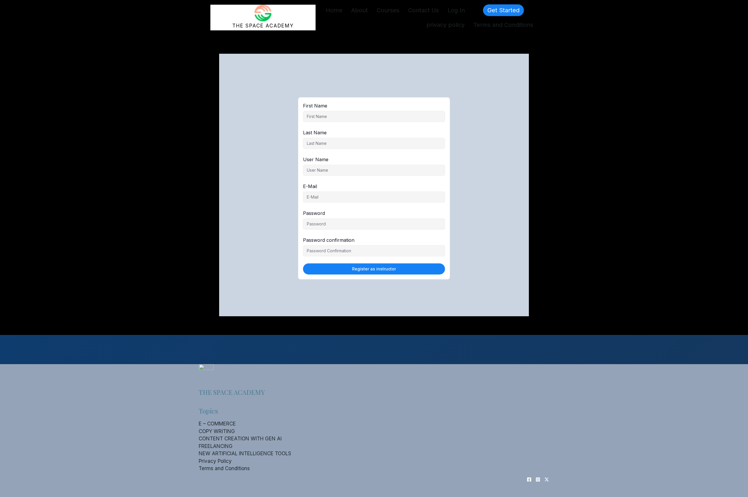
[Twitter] (546, 479)
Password (314, 213)
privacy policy (445, 24)
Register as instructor (374, 268)
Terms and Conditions (503, 24)
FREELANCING (216, 446)
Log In (456, 10)
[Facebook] (529, 479)
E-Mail (310, 186)
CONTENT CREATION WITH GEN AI (240, 439)
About (359, 10)
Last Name (315, 132)
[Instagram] (538, 479)
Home (334, 10)
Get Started (503, 10)
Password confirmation (328, 240)
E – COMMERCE (217, 424)
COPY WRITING (217, 431)
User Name (315, 159)
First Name (315, 106)
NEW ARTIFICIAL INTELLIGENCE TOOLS (245, 453)
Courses (388, 10)
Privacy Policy (215, 461)
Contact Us (423, 10)
